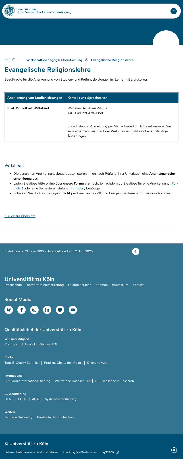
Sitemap (102, 285)
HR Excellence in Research (114, 381)
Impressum (120, 285)
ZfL (7, 60)
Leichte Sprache (79, 285)
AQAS (36, 399)
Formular (77, 188)
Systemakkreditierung (60, 399)
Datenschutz (13, 285)
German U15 (48, 344)
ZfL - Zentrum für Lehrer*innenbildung (44, 12)
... (21, 60)
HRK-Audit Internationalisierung (27, 381)
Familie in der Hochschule (55, 417)
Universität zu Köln (34, 9)
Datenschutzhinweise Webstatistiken (31, 452)
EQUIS (22, 399)
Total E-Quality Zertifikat (22, 363)
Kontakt (138, 285)
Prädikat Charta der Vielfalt (63, 363)
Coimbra (10, 344)
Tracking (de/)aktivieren (80, 452)
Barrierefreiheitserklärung (45, 285)
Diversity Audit (97, 363)
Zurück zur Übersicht (19, 216)
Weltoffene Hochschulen (73, 381)
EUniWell (28, 344)
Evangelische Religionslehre (112, 60)
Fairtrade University (18, 417)
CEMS (8, 399)
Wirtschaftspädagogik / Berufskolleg (54, 60)
